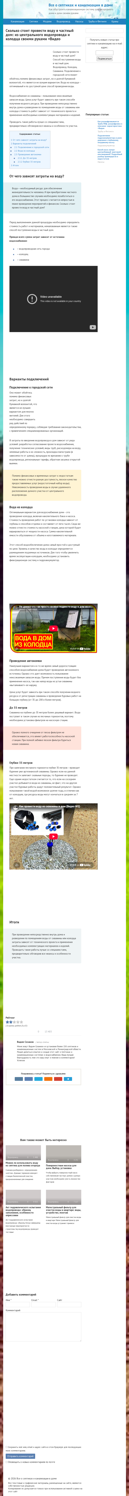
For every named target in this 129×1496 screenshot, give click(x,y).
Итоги (15, 165)
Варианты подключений (23, 143)
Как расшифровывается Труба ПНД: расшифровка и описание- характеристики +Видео (110, 124)
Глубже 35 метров (29, 161)
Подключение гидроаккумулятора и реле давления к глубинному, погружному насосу (110, 139)
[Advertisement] (45, 354)
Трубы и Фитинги (97, 21)
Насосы (79, 21)
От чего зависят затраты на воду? (29, 139)
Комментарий (13, 1310)
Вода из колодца (24, 150)
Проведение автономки (27, 154)
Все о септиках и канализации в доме (81, 5)
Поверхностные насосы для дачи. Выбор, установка (61, 1167)
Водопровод (63, 21)
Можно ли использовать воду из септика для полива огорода (23, 1164)
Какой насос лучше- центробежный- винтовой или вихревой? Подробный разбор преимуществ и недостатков (110, 154)
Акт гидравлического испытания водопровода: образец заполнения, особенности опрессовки (23, 1211)
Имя (8, 1300)
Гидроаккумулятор (106, 145)
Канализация (17, 21)
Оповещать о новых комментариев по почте (31, 1461)
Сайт (59, 1300)
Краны (114, 21)
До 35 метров (27, 158)
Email (35, 1300)
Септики (33, 21)
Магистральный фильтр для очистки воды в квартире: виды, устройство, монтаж (63, 1210)
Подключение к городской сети (31, 147)
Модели (47, 21)
